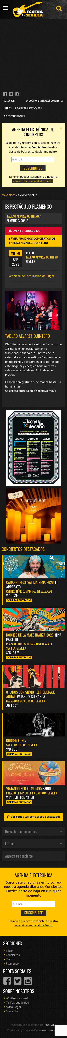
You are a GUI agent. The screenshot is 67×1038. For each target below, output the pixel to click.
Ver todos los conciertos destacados (35, 817)
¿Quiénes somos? (17, 998)
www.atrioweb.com (49, 1030)
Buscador (9, 100)
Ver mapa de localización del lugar (31, 276)
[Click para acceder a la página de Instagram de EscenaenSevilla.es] (17, 94)
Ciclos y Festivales (14, 116)
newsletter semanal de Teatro (33, 181)
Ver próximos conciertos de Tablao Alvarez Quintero (32, 240)
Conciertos (8, 195)
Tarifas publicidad (17, 1002)
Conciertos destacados (23, 549)
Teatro (10, 959)
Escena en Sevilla (27, 9)
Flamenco (12, 963)
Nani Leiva (50, 1024)
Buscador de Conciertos (21, 831)
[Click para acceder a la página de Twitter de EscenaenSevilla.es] (11, 94)
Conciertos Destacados (28, 108)
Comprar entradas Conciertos (46, 100)
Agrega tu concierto (19, 856)
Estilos (7, 108)
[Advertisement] (33, 54)
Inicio (9, 951)
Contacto (12, 1011)
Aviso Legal (13, 1007)
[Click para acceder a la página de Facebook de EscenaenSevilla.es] (5, 94)
